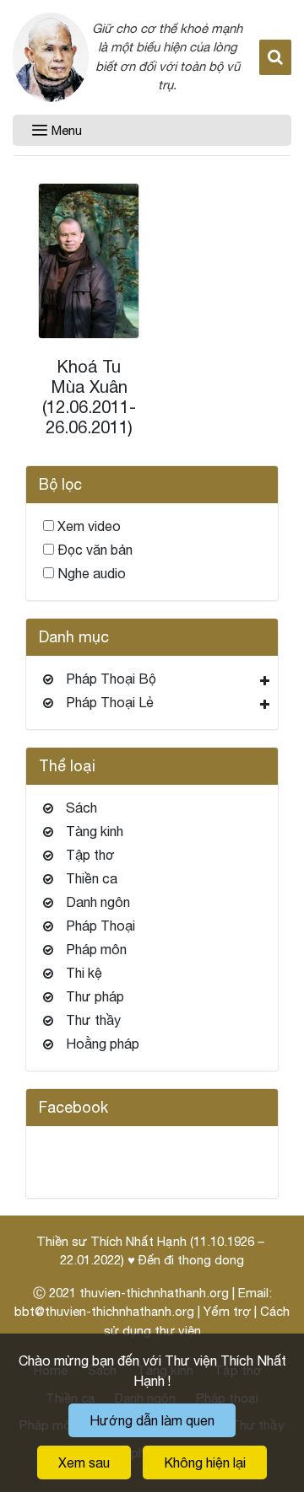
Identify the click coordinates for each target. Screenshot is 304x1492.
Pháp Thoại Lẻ (110, 702)
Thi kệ (84, 972)
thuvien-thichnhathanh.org (154, 1292)
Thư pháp (95, 996)
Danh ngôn (98, 902)
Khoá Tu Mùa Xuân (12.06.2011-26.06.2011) (89, 397)
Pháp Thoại (100, 925)
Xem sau (84, 1462)
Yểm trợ (227, 1311)
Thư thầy (93, 1020)
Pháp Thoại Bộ (111, 678)
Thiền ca (91, 878)
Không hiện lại (205, 1462)
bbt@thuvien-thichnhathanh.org (104, 1311)
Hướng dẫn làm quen (152, 1420)
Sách (81, 807)
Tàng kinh (94, 831)
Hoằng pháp (102, 1043)
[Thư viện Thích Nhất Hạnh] (51, 57)
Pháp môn (96, 949)
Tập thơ (90, 854)
